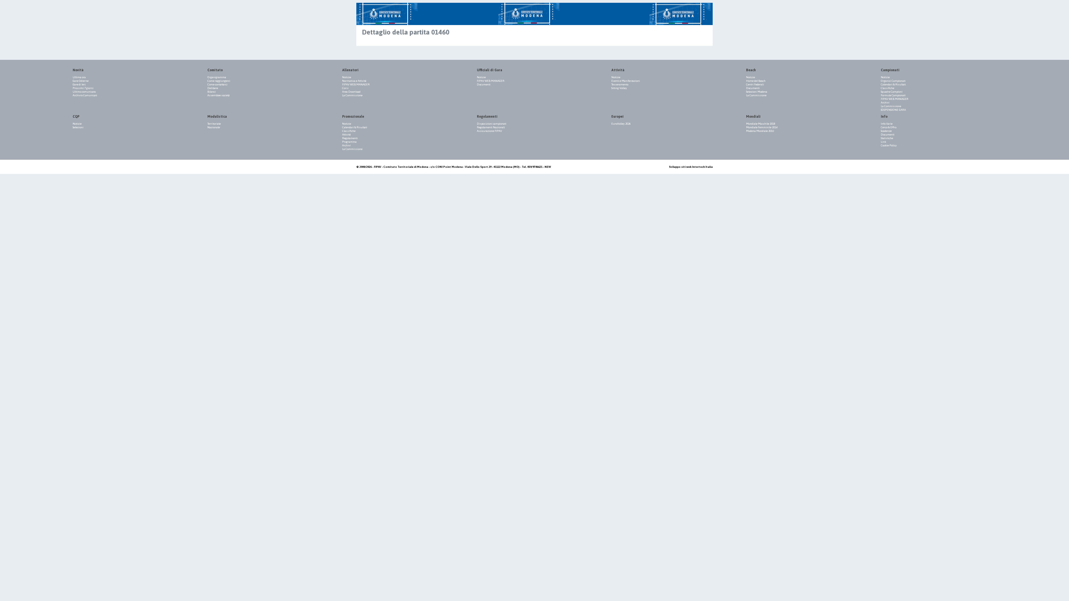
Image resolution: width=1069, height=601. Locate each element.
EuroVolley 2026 (621, 123)
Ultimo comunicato (84, 91)
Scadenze (886, 130)
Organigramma (216, 77)
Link (883, 141)
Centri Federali (755, 84)
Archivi (885, 102)
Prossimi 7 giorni (83, 88)
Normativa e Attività (354, 80)
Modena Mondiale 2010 (760, 130)
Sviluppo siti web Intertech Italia (691, 166)
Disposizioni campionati (491, 123)
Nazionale (213, 127)
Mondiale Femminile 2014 (762, 127)
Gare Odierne (81, 80)
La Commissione (352, 95)
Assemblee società (218, 95)
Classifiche (887, 88)
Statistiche (887, 138)
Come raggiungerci (218, 80)
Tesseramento (619, 84)
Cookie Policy (889, 145)
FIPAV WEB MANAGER (356, 84)
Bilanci (211, 91)
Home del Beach (756, 80)
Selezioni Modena (756, 91)
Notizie (346, 77)
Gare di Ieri (79, 84)
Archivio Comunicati (85, 95)
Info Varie (887, 123)
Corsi (345, 88)
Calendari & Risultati (893, 84)
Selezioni (78, 127)
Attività (346, 134)
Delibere (212, 88)
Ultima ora (79, 77)
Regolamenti (350, 138)
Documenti (484, 84)
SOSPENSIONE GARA (893, 109)
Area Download (351, 91)
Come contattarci (217, 84)
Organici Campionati (893, 80)
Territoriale (214, 123)
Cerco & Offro (888, 127)
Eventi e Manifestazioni (625, 80)
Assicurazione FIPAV (489, 130)
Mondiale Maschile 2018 (760, 123)
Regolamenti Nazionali (491, 127)
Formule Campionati (893, 95)
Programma (349, 141)
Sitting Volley (619, 88)
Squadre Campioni (892, 91)
